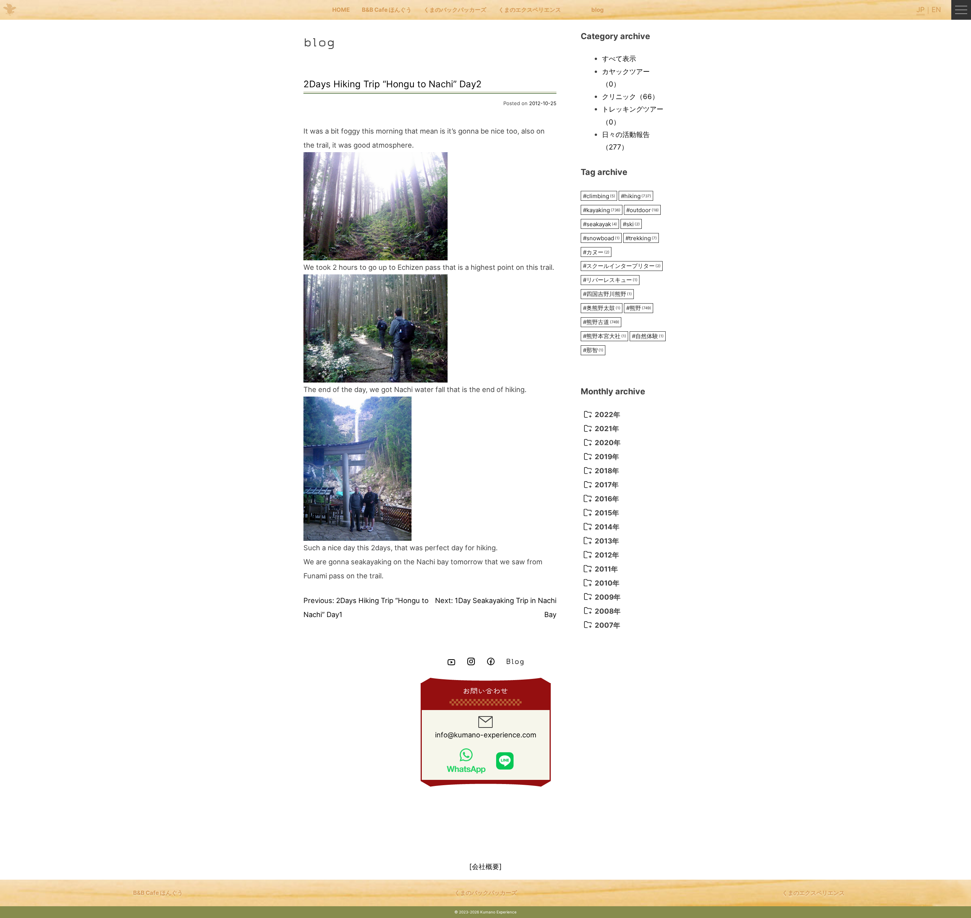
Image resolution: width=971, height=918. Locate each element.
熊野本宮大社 (604, 336)
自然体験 (648, 336)
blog (597, 9)
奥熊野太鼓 (602, 308)
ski (631, 224)
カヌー (596, 252)
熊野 (638, 308)
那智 (593, 350)
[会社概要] (485, 866)
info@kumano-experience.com (485, 735)
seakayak (600, 224)
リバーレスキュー (610, 279)
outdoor (642, 210)
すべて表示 (619, 58)
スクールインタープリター (622, 265)
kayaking (602, 210)
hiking (636, 196)
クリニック (630, 96)
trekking (641, 238)
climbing (599, 196)
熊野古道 (601, 322)
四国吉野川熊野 (607, 294)
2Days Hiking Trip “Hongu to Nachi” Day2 (392, 84)
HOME (341, 9)
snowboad (601, 238)
